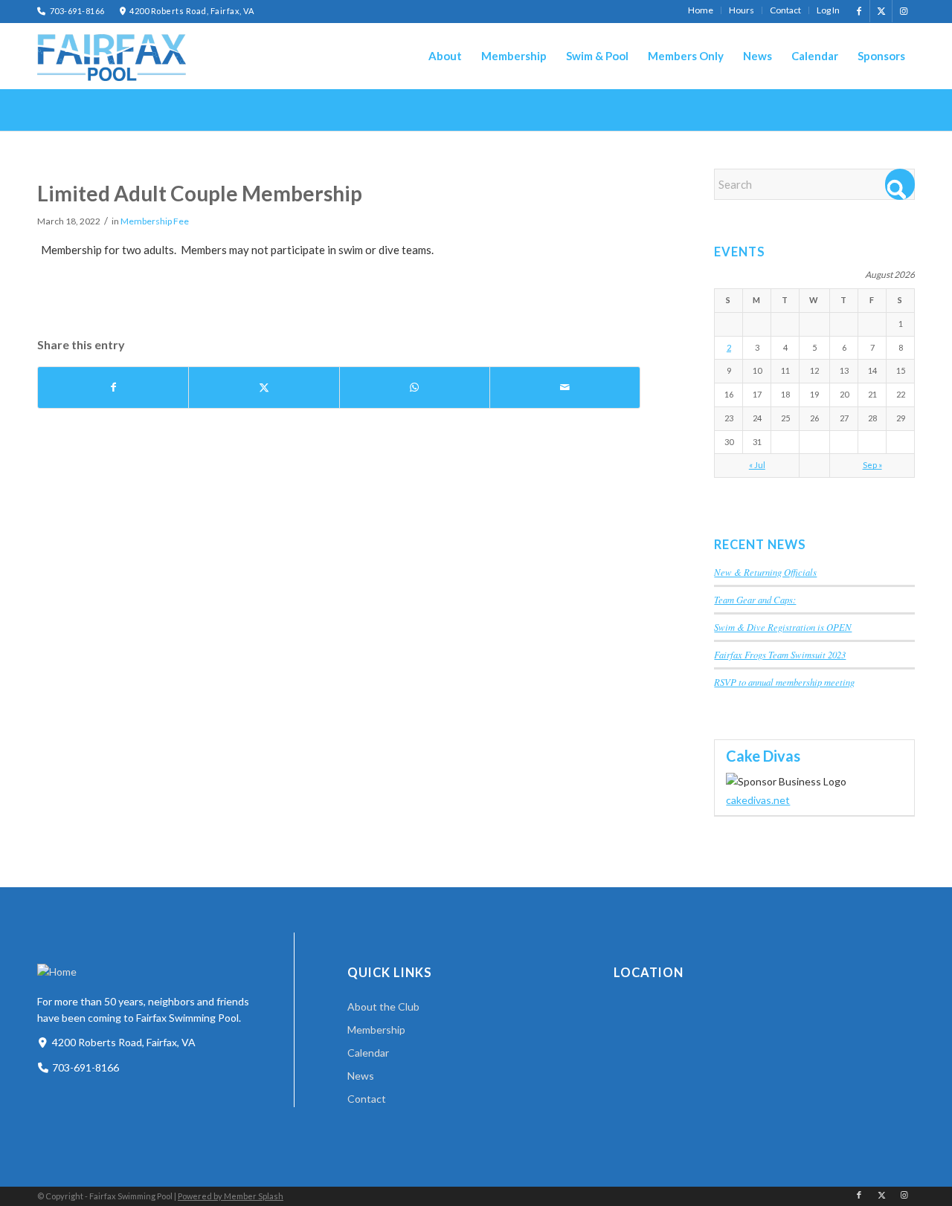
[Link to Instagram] (903, 11)
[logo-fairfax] (111, 57)
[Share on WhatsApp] (414, 387)
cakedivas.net (758, 800)
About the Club (383, 1006)
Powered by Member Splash (230, 1196)
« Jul (757, 465)
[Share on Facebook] (113, 387)
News (360, 1075)
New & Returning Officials (765, 571)
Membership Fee (154, 221)
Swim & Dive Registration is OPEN (783, 626)
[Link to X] (881, 11)
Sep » (872, 465)
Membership (376, 1029)
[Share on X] (263, 387)
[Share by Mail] (565, 387)
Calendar (368, 1052)
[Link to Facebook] (858, 11)
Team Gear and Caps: (755, 599)
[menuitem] (701, 10)
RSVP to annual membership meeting (784, 681)
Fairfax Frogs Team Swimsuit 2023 (780, 654)
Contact (366, 1098)
